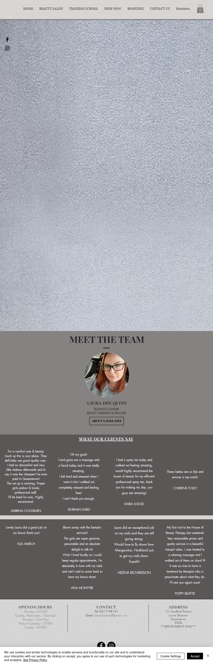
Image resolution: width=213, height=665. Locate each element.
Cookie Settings (170, 656)
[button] (51, 9)
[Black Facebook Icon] (7, 39)
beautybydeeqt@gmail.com (110, 615)
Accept (195, 656)
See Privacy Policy (35, 660)
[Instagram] (111, 646)
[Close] (208, 656)
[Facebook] (101, 646)
